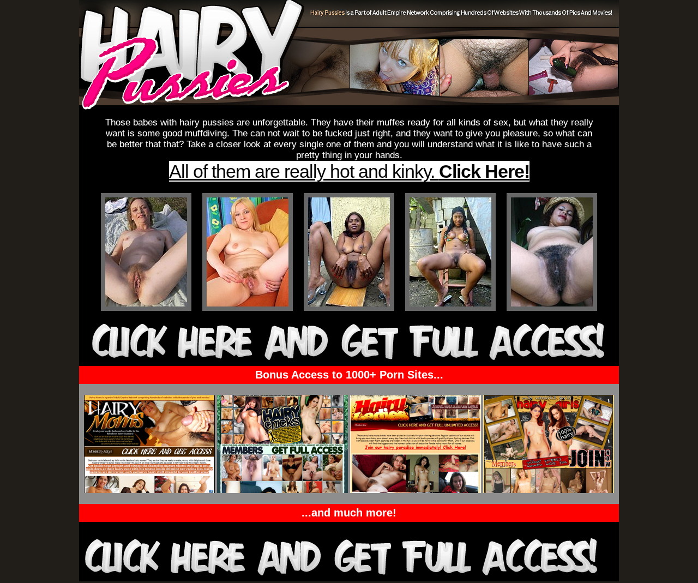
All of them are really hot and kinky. (349, 171)
